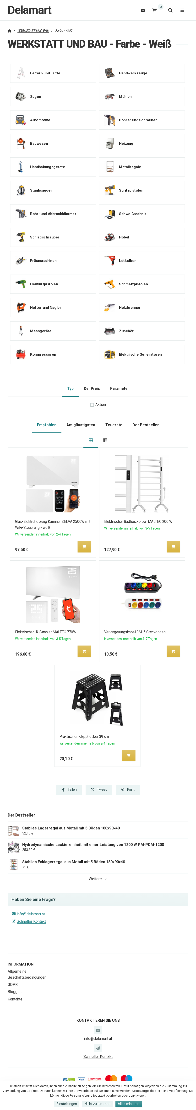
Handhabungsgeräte (47, 167)
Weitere (95, 879)
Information (20, 964)
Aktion (100, 404)
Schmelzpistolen (133, 284)
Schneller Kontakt (31, 921)
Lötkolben (127, 260)
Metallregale (130, 167)
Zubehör (126, 331)
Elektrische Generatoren (140, 354)
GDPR (13, 984)
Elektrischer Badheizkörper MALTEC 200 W (138, 521)
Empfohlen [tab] (46, 425)
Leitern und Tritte (45, 73)
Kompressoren (43, 354)
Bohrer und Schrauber (138, 120)
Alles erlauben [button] (128, 1104)
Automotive (40, 120)
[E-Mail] (143, 10)
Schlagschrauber (45, 237)
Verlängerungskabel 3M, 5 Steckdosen (134, 632)
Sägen (35, 96)
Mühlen (125, 96)
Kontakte (15, 999)
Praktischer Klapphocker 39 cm (84, 736)
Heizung (126, 143)
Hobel (124, 237)
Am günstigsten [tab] (80, 425)
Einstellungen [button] (67, 1104)
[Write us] (98, 1048)
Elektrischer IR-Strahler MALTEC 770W (45, 632)
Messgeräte (40, 331)
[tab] (90, 440)
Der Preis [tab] (92, 388)
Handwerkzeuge (133, 73)
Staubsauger (41, 190)
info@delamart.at (31, 914)
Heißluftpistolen (44, 284)
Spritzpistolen (131, 190)
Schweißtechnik (132, 213)
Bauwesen (39, 143)
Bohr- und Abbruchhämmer (53, 213)
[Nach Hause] (9, 30)
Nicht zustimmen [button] (97, 1104)
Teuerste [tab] (113, 425)
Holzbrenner (130, 307)
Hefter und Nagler (45, 307)
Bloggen (15, 991)
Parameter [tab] (119, 388)
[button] (84, 546)
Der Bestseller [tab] (145, 425)
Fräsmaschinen (43, 260)
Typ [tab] (70, 388)
